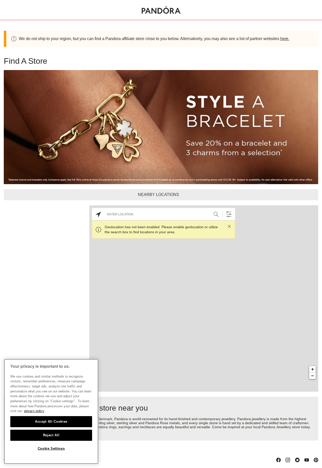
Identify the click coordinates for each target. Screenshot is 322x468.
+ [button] (312, 369)
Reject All (51, 435)
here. (284, 39)
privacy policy (34, 411)
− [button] (312, 375)
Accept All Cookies (51, 421)
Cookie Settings (51, 448)
